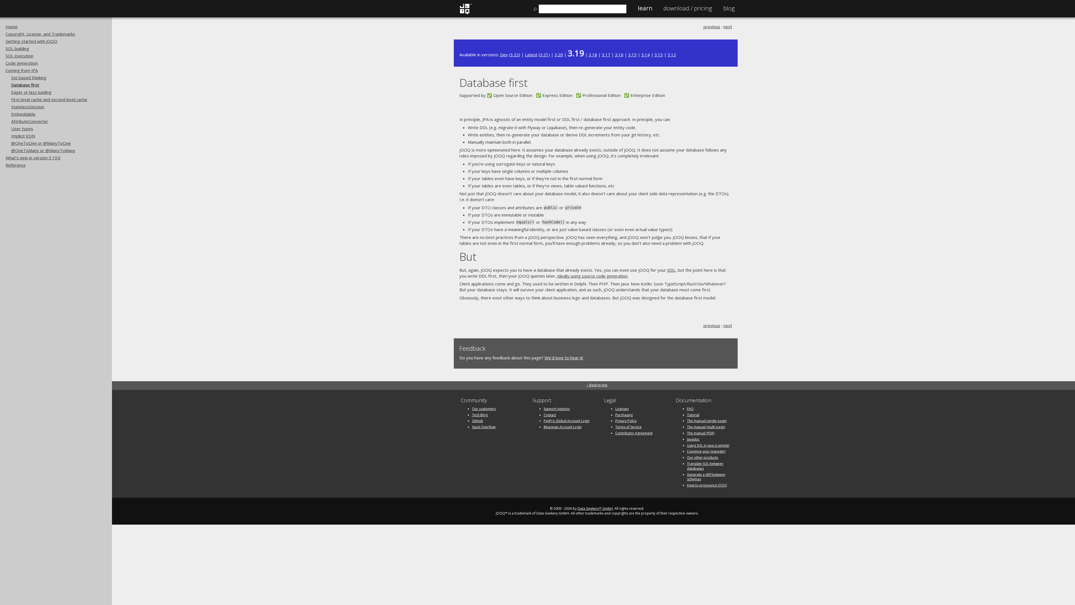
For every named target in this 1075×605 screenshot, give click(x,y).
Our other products (702, 457)
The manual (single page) (706, 420)
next (727, 26)
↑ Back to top (597, 385)
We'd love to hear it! (563, 357)
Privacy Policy (626, 420)
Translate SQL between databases (705, 466)
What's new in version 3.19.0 (33, 157)
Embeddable (23, 114)
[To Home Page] (465, 13)
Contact (550, 415)
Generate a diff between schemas (706, 477)
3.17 (606, 54)
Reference (16, 165)
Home (12, 26)
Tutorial (693, 415)
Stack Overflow (484, 427)
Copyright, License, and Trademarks (40, 34)
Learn (645, 8)
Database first (25, 85)
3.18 (593, 54)
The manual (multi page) (706, 427)
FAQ (690, 408)
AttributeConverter (29, 121)
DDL (671, 270)
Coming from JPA (22, 70)
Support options (557, 408)
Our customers (484, 408)
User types (22, 128)
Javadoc (693, 439)
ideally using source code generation (592, 276)
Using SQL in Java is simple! (708, 445)
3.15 (632, 54)
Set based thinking (28, 77)
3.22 (514, 54)
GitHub (477, 420)
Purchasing (624, 415)
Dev (504, 54)
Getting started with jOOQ (31, 41)
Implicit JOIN (23, 136)
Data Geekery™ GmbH (595, 508)
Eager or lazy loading (31, 92)
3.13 (659, 54)
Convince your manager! (706, 451)
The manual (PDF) (700, 433)
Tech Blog (480, 415)
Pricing (687, 8)
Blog (729, 8)
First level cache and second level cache (49, 99)
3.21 (544, 54)
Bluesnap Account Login (563, 427)
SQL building (17, 48)
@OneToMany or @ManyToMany (43, 150)
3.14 (645, 54)
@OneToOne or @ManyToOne (41, 143)
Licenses (622, 408)
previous (712, 26)
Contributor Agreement (634, 433)
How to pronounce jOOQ (707, 485)
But (467, 256)
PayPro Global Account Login (567, 420)
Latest (531, 54)
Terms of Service (628, 427)
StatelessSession (27, 107)
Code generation (22, 63)
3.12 (672, 54)
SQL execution (19, 56)
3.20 (559, 54)
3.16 (619, 54)
